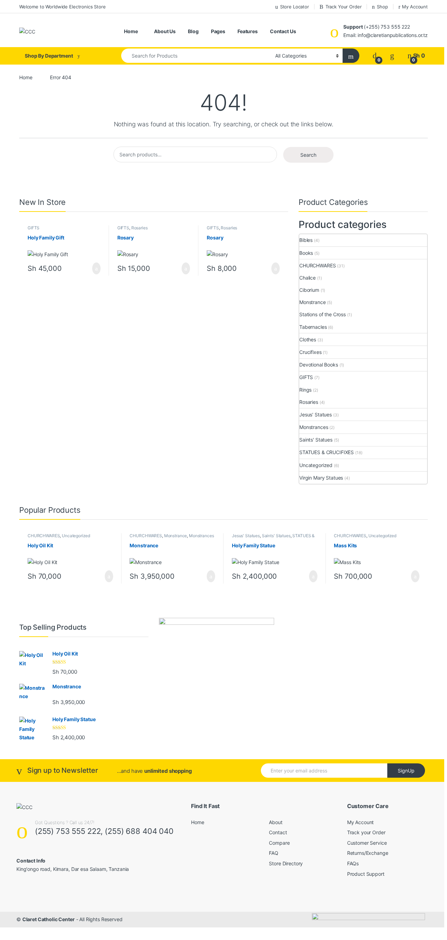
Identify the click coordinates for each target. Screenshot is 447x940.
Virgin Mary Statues (321, 478)
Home (131, 31)
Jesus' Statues (315, 414)
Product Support (365, 874)
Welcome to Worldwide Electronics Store (62, 6)
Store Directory (286, 863)
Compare (279, 843)
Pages (218, 31)
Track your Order (366, 832)
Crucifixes (310, 352)
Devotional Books (318, 365)
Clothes (307, 339)
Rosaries (139, 227)
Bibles (306, 240)
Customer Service (367, 843)
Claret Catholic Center (48, 919)
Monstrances (313, 427)
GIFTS (33, 227)
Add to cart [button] (96, 268)
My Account (415, 6)
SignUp (406, 771)
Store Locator (294, 6)
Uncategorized (315, 465)
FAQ (273, 853)
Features (247, 31)
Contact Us (283, 31)
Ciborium (309, 290)
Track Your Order (343, 6)
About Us (165, 31)
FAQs (353, 863)
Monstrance (312, 302)
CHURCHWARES (317, 265)
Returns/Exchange (367, 853)
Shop (382, 6)
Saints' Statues (315, 440)
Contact (278, 832)
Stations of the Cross (322, 314)
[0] (375, 55)
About (275, 822)
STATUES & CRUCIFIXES (326, 452)
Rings (305, 390)
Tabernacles (313, 327)
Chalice (307, 278)
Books (306, 253)
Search (308, 155)
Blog (193, 31)
